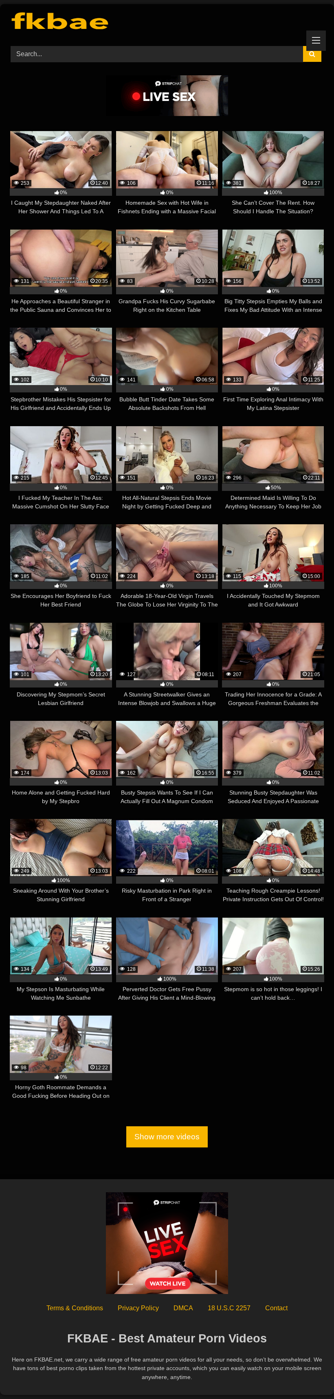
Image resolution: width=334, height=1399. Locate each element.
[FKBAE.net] (167, 22)
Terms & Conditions (74, 1308)
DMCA (183, 1308)
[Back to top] (309, 1375)
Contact (276, 1308)
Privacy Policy (138, 1308)
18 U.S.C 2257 (229, 1308)
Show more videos (167, 1137)
